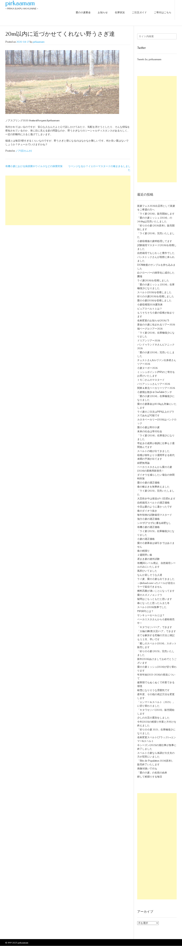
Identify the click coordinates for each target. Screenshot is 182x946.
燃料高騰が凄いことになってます (156, 590)
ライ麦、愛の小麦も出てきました (156, 579)
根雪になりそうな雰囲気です (153, 690)
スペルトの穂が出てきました (153, 451)
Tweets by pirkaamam (149, 59)
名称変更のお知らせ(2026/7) (153, 320)
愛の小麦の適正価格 (148, 482)
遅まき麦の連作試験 (148, 559)
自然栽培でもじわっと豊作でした (156, 253)
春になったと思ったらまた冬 (153, 603)
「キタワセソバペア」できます (154, 627)
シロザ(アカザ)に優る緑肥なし (154, 523)
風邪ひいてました (147, 570)
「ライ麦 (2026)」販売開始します (156, 213)
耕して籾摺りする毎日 (149, 776)
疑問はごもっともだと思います (154, 599)
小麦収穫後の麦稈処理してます (154, 241)
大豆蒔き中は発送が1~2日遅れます (156, 498)
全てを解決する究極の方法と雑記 (156, 635)
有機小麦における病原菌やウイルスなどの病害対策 (34, 166)
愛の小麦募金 (83, 12)
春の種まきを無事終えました (153, 486)
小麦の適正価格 (146, 538)
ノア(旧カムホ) (23, 150)
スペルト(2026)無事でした (152, 607)
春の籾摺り (143, 550)
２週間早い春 (144, 554)
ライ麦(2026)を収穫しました (153, 280)
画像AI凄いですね (147, 768)
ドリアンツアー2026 (148, 340)
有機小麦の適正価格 (148, 527)
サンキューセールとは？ (151, 615)
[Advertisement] (67, 200)
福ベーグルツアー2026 (150, 328)
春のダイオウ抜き (147, 510)
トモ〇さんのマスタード (151, 379)
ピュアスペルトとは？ (149, 308)
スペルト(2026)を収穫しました (154, 292)
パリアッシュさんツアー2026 (153, 383)
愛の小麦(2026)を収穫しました (154, 300)
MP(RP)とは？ (145, 611)
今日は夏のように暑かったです (154, 506)
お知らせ (103, 12)
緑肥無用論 (143, 462)
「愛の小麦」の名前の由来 (152, 772)
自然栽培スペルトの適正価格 (153, 502)
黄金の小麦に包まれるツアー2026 (156, 324)
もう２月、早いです (148, 639)
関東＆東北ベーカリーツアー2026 (156, 388)
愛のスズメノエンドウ (149, 594)
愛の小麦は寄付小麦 (148, 427)
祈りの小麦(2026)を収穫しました (155, 296)
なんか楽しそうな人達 (149, 574)
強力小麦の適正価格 (148, 518)
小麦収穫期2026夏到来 (150, 304)
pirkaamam (20, 3)
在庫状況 (120, 12)
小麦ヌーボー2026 (147, 368)
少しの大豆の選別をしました (153, 717)
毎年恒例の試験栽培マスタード (154, 514)
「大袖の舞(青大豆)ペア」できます (156, 631)
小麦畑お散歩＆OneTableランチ (154, 392)
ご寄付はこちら (162, 12)
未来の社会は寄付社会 (149, 431)
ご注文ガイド (139, 12)
